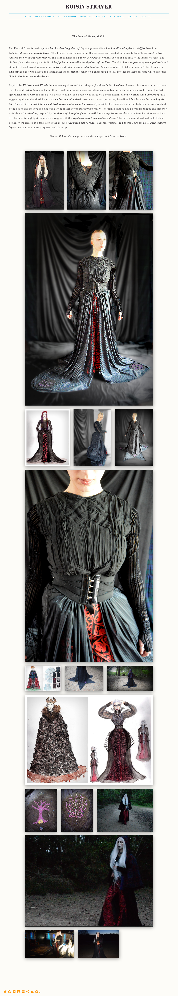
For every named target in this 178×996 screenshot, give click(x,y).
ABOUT (132, 16)
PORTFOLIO (117, 16)
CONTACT (147, 16)
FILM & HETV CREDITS (39, 16)
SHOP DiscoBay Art (93, 16)
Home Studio (67, 16)
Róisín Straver (89, 6)
